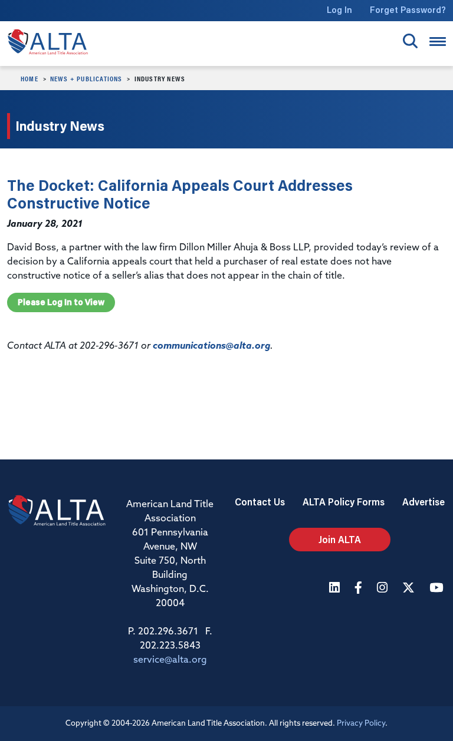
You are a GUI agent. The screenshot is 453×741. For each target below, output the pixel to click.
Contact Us (260, 501)
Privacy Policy (361, 723)
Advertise (423, 501)
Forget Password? (408, 9)
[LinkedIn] (336, 589)
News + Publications (86, 78)
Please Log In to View (61, 302)
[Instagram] (383, 589)
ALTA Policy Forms (344, 501)
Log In (339, 9)
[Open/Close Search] (410, 41)
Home (29, 78)
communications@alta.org (211, 346)
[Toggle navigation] (437, 41)
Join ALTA (340, 539)
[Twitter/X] (410, 589)
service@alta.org (170, 660)
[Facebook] (359, 589)
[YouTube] (437, 589)
